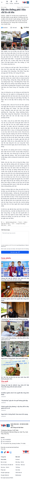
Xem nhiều (3, 459)
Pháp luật (3, 469)
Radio (7, 3)
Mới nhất (18, 456)
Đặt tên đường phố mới (11, 222)
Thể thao (18, 467)
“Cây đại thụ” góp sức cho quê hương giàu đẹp (14, 400)
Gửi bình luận (14, 252)
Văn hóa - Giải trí (5, 467)
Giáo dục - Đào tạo (20, 464)
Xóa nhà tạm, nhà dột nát (7, 464)
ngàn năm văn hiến (5, 223)
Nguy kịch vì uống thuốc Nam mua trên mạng (14, 414)
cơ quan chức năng (20, 223)
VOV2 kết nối (19, 472)
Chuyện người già (5, 472)
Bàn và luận (3, 7)
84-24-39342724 (7, 441)
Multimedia (16, 3)
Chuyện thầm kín (5, 475)
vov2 (13, 223)
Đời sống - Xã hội (20, 462)
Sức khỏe (18, 469)
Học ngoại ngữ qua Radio (7, 477)
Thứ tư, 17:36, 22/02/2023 (23, 7)
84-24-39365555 (7, 439)
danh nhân (3, 225)
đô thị (9, 225)
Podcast (11, 3)
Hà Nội (25, 222)
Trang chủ (3, 456)
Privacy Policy (21, 245)
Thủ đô (20, 222)
